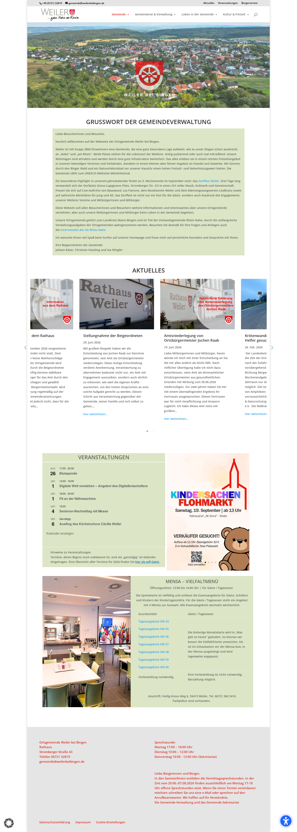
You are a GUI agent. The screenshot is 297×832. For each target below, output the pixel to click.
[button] (167, 512)
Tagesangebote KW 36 (153, 636)
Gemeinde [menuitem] (119, 14)
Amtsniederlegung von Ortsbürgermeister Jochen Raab (142, 338)
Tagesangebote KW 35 (153, 629)
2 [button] (205, 562)
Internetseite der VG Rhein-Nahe (83, 230)
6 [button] (219, 562)
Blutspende (68, 473)
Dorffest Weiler (208, 181)
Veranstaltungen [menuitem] (228, 3)
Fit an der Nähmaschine (77, 498)
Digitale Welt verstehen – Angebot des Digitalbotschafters (103, 485)
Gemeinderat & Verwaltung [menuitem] (153, 14)
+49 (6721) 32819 (52, 3)
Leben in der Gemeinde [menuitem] (198, 14)
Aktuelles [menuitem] (208, 3)
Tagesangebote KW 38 (153, 652)
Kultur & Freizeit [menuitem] (234, 14)
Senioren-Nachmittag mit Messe (83, 511)
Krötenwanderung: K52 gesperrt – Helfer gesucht (225, 338)
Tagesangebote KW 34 (153, 621)
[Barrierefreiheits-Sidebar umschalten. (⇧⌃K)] (286, 821)
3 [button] (209, 562)
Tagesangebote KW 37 (153, 644)
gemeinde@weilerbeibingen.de (61, 761)
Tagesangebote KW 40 (153, 667)
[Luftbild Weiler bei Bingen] (148, 107)
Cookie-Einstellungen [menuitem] (110, 822)
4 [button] (212, 562)
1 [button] (202, 562)
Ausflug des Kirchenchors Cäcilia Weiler (90, 523)
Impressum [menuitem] (83, 822)
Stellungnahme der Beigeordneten (64, 335)
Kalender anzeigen (60, 533)
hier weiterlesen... (47, 414)
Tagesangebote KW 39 (153, 659)
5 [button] (215, 562)
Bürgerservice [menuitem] (249, 3)
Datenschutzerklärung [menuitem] (54, 822)
